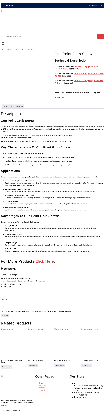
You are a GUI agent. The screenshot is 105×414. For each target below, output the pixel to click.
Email (4, 306)
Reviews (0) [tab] (18, 106)
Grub (17, 49)
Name (4, 300)
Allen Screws (10, 49)
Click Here (44, 261)
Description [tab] (7, 106)
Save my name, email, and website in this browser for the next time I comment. (37, 311)
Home (3, 49)
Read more (6, 367)
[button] (52, 43)
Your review (6, 286)
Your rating (6, 284)
